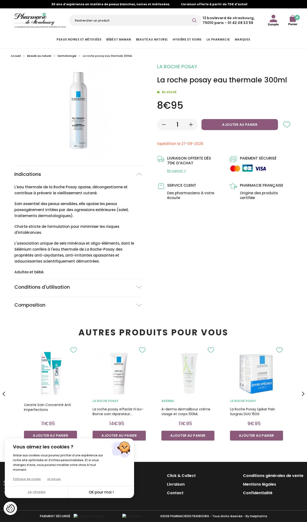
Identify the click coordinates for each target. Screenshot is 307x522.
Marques (242, 39)
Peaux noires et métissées (79, 39)
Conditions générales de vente (273, 475)
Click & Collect (181, 475)
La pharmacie (218, 39)
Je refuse (54, 479)
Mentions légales (259, 484)
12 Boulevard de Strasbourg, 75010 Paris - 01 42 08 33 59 (229, 20)
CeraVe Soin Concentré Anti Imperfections (47, 407)
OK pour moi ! (101, 492)
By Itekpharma (256, 516)
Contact (175, 493)
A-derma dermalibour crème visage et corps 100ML (185, 411)
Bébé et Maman (118, 39)
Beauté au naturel (152, 39)
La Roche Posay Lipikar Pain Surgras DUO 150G (252, 411)
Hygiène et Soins (187, 39)
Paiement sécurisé (55, 516)
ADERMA (167, 401)
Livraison (176, 484)
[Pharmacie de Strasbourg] (40, 19)
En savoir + (176, 170)
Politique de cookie (27, 479)
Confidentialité (257, 493)
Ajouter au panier (239, 124)
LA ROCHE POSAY (105, 401)
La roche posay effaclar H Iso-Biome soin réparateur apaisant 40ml (118, 411)
